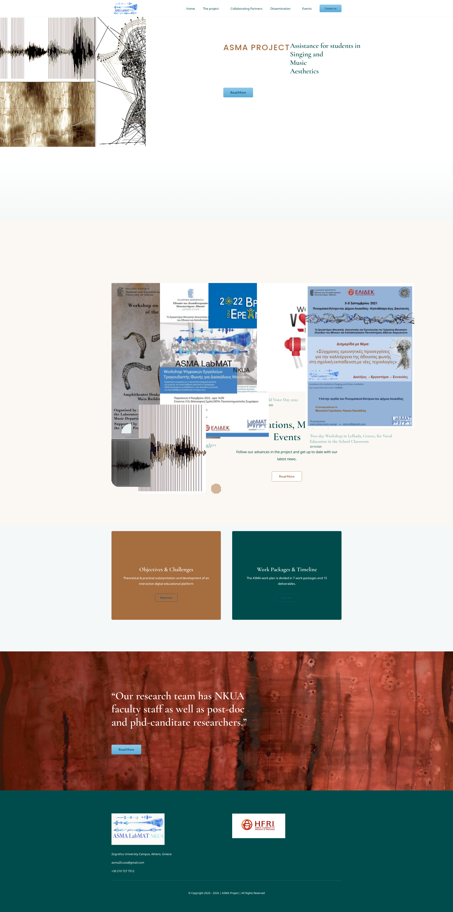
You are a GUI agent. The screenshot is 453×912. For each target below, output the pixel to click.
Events (214, 363)
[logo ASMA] (138, 815)
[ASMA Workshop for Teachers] (214, 360)
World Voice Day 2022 (279, 399)
